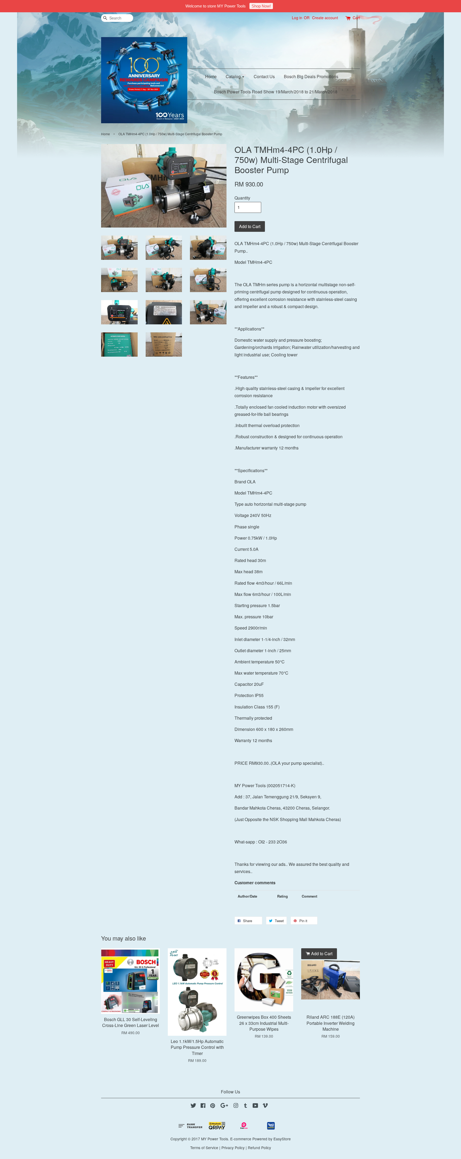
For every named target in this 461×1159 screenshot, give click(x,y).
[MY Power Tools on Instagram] (236, 1106)
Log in (297, 17)
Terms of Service (204, 1147)
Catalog (234, 76)
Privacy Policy (233, 1147)
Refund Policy (259, 1147)
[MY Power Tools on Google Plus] (224, 1106)
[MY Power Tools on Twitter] (193, 1106)
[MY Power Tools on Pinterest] (213, 1106)
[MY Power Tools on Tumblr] (246, 1106)
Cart (356, 17)
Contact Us (264, 76)
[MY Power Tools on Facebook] (203, 1106)
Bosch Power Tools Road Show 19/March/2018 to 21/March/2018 (275, 92)
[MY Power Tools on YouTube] (255, 1106)
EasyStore (282, 1138)
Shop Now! (261, 6)
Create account (325, 17)
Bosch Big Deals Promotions (311, 76)
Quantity (242, 198)
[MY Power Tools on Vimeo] (265, 1106)
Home (211, 76)
